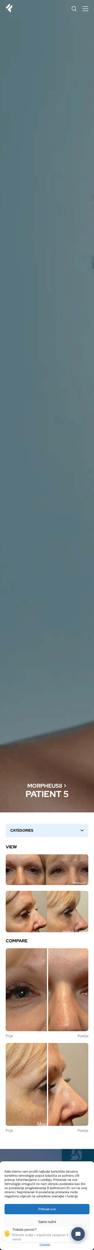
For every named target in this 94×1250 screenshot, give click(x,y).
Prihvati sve (47, 1209)
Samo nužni (47, 1222)
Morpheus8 (44, 785)
